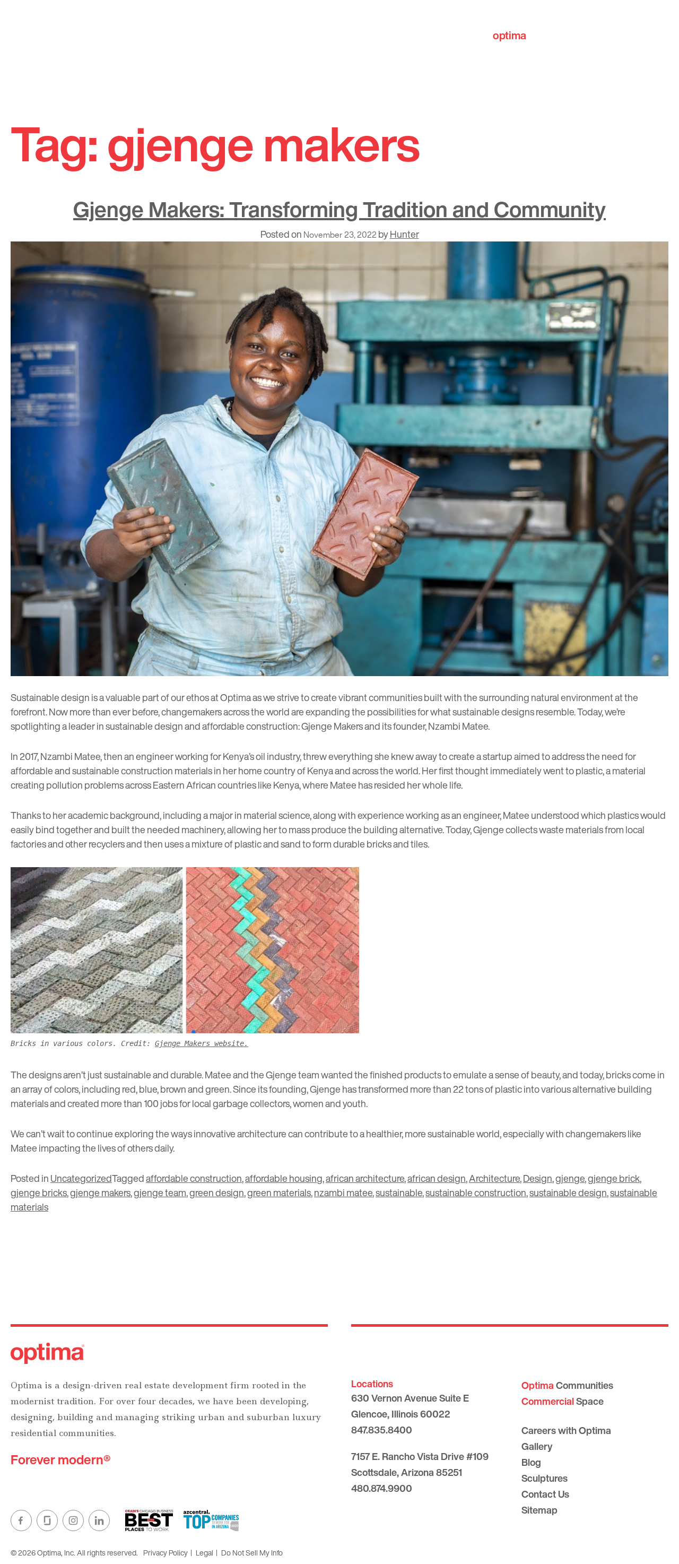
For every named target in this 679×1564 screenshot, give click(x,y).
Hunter (404, 234)
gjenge (570, 1178)
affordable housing (284, 1178)
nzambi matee (343, 1192)
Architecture (494, 1178)
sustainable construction (475, 1192)
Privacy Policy (165, 1552)
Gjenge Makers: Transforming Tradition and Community (339, 209)
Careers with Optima (566, 1430)
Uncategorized (81, 1178)
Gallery (536, 1446)
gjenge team (160, 1192)
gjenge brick (614, 1178)
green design (216, 1192)
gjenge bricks (39, 1192)
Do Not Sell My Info (252, 1552)
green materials (279, 1192)
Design (537, 1178)
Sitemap (539, 1510)
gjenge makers (100, 1192)
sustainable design (568, 1192)
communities (541, 35)
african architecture (365, 1178)
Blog (531, 1462)
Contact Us (545, 1494)
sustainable (399, 1192)
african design (436, 1178)
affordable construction (194, 1178)
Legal (204, 1552)
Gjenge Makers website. (201, 1043)
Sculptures (544, 1478)
